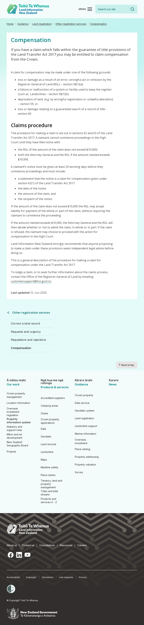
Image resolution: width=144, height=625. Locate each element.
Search (132, 9)
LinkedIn (19, 555)
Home (10, 23)
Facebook (10, 555)
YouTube (27, 555)
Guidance (22, 23)
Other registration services (70, 23)
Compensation (98, 23)
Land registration (42, 23)
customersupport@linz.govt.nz (31, 281)
